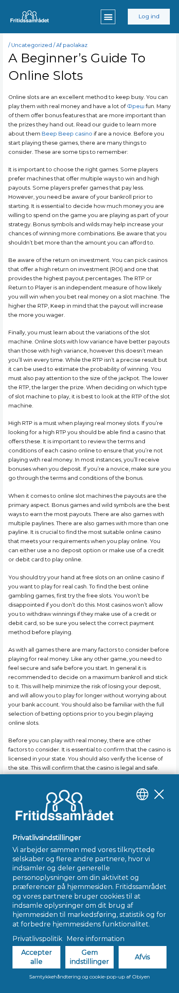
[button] (108, 17)
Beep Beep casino (67, 134)
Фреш (135, 106)
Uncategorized (31, 45)
